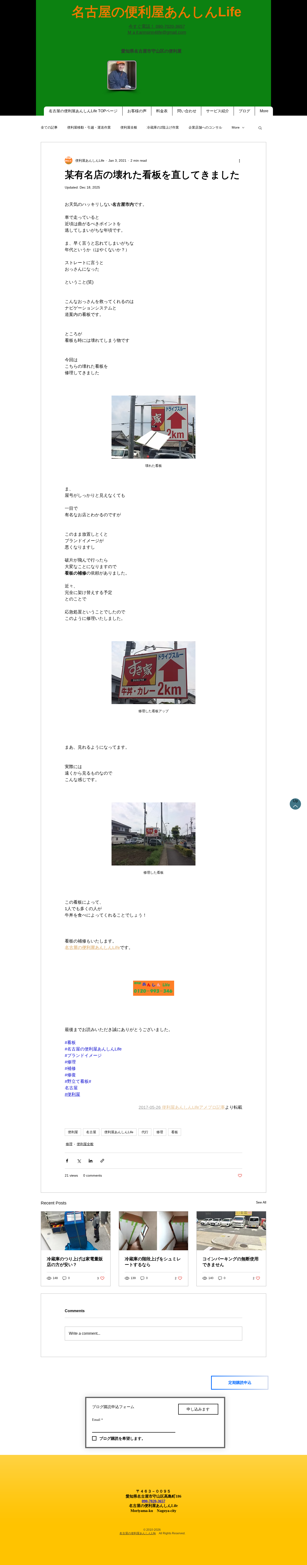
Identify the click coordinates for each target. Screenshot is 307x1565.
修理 (159, 1132)
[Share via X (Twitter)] (79, 1160)
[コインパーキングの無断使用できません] (231, 1230)
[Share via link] (102, 1160)
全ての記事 (49, 127)
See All (261, 1202)
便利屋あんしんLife (118, 1132)
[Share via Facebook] (67, 1160)
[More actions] (239, 160)
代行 (145, 1132)
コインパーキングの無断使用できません (230, 1262)
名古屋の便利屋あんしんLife (137, 1533)
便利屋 (73, 1132)
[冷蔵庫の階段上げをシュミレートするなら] (153, 1230)
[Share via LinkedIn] (90, 1160)
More (236, 127)
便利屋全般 (128, 127)
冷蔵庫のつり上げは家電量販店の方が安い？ (75, 1262)
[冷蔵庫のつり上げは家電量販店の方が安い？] (75, 1230)
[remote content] (153, 989)
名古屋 (91, 1132)
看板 (174, 1132)
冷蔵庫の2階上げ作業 (163, 127)
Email (97, 1419)
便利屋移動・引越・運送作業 (89, 127)
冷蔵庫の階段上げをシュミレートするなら (153, 1262)
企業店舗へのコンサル (205, 127)
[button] (260, 128)
